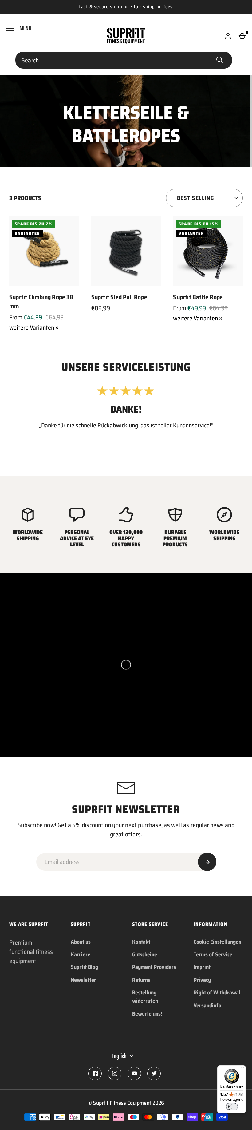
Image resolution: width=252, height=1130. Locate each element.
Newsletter (83, 980)
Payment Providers (154, 967)
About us (81, 942)
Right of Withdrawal (217, 992)
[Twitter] (154, 1073)
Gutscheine (144, 954)
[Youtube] (134, 1073)
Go (219, 60)
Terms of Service (213, 954)
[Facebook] (95, 1073)
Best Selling (195, 198)
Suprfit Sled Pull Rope (119, 297)
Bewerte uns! (147, 1013)
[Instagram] (114, 1073)
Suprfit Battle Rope (198, 297)
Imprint (202, 967)
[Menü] (242, 1069)
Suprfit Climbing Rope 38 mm (41, 301)
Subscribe (207, 862)
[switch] (232, 1106)
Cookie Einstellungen (217, 942)
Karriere (80, 954)
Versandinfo (207, 1005)
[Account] (228, 36)
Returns (141, 980)
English (119, 1056)
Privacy (202, 980)
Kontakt (141, 942)
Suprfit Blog (84, 967)
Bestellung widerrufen (145, 996)
